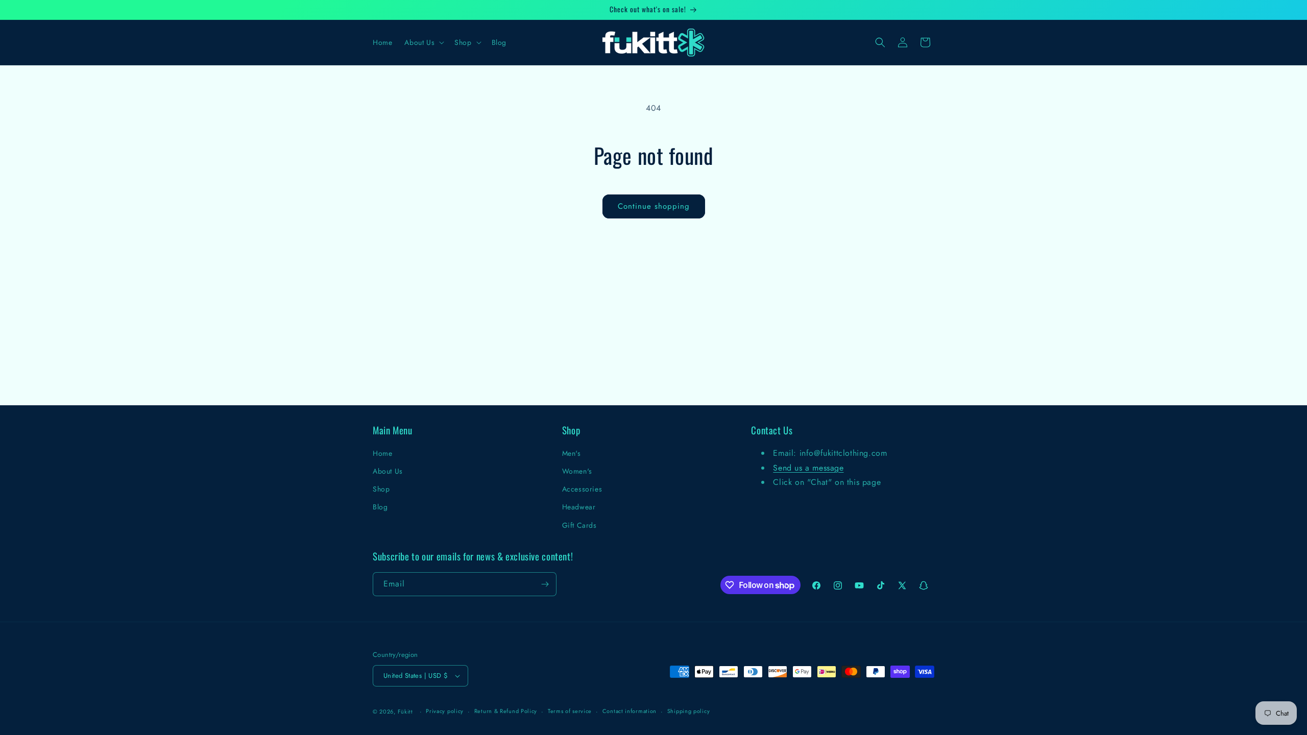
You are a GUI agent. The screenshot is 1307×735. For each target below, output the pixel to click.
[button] (423, 42)
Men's (571, 453)
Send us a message (808, 468)
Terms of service (570, 711)
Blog (380, 507)
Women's (577, 471)
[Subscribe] (545, 584)
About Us (388, 471)
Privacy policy (445, 711)
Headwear (579, 507)
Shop (381, 489)
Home (382, 453)
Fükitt (405, 711)
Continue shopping (654, 206)
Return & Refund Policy (505, 711)
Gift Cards (579, 525)
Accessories (582, 489)
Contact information (629, 711)
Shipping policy (688, 711)
